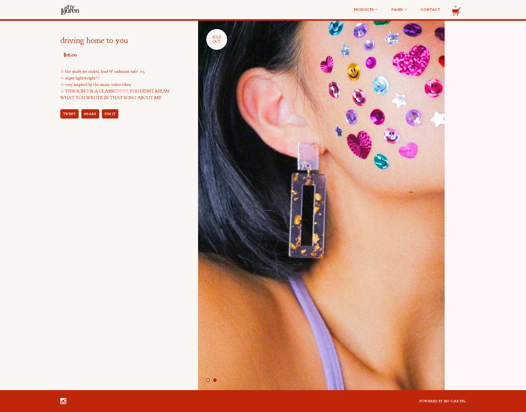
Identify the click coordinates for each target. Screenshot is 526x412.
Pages (397, 9)
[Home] (101, 9)
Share (90, 114)
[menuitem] (366, 9)
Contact (430, 9)
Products (364, 9)
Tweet (69, 114)
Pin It (110, 114)
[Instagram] (63, 401)
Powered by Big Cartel (442, 401)
